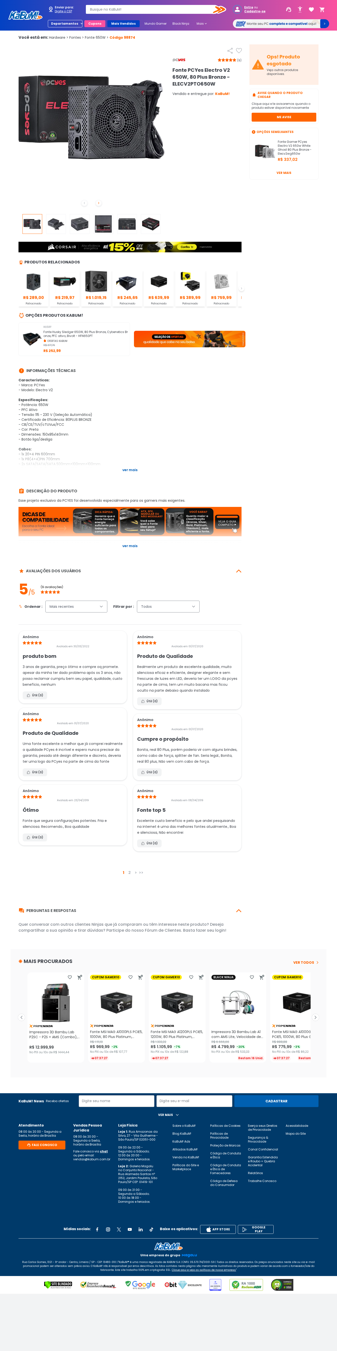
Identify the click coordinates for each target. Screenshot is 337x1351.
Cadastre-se (254, 11)
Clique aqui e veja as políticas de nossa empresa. (204, 1270)
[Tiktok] (151, 1229)
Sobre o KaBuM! (184, 1126)
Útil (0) (37, 695)
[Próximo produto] (315, 1017)
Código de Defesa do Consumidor (224, 1183)
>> (141, 872)
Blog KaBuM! (181, 1133)
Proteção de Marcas (225, 1145)
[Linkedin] (140, 1229)
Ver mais (284, 173)
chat (104, 1151)
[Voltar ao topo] (168, 1246)
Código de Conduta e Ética (225, 1155)
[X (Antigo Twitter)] (118, 1229)
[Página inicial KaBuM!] (25, 15)
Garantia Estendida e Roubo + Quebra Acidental (263, 1161)
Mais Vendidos (123, 23)
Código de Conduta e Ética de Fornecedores (225, 1169)
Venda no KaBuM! (185, 1157)
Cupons (94, 23)
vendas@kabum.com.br (91, 1159)
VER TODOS (303, 962)
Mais (202, 23)
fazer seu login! (211, 930)
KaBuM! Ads (181, 1141)
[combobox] (152, 9)
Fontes (76, 37)
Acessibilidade (297, 1126)
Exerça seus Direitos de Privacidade (262, 1128)
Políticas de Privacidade (219, 1135)
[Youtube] (129, 1229)
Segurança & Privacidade (258, 1139)
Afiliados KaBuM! (185, 1149)
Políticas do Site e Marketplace (185, 1167)
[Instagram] (108, 1229)
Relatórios (255, 1173)
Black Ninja (180, 23)
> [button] (136, 872)
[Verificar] (58, 1285)
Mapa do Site (296, 1133)
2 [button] (129, 872)
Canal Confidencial (263, 1149)
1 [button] (123, 872)
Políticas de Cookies (225, 1126)
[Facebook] (97, 1229)
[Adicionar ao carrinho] (79, 977)
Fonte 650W (97, 37)
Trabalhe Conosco (262, 1181)
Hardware (58, 37)
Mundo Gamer (156, 23)
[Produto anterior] (21, 1017)
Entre (248, 7)
